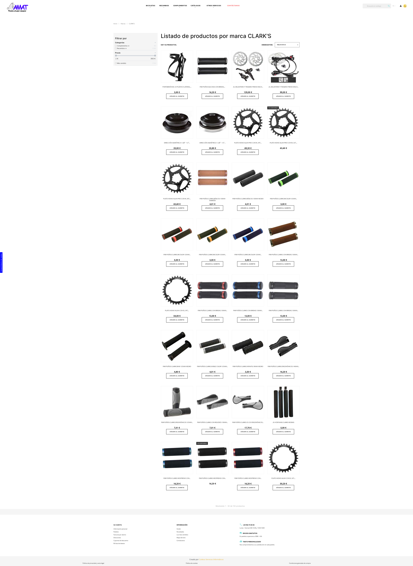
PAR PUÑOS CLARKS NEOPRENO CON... (176, 478)
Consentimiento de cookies (1, 262)
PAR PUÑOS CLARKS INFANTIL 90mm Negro (248, 366)
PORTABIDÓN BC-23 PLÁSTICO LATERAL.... (177, 87)
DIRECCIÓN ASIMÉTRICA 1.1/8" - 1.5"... (177, 143)
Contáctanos (233, 5)
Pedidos (116, 532)
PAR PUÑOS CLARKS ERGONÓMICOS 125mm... (177, 422)
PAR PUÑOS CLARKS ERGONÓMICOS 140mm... (283, 366)
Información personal (120, 529)
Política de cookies (192, 563)
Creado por (206, 559)
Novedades (180, 532)
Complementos (180, 5)
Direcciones (117, 538)
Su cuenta (117, 525)
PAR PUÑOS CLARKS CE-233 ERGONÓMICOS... (248, 422)
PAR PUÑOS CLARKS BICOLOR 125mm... (283, 199)
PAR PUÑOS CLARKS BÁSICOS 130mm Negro (248, 199)
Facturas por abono (119, 535)
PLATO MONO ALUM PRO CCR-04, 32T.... (283, 143)
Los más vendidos (182, 535)
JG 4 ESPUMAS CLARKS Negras (283, 422)
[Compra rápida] (405, 6)
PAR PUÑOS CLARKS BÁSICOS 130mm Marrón (212, 199)
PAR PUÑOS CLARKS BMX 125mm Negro (177, 366)
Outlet (179, 529)
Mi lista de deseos (119, 543)
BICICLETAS (150, 5)
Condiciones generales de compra (300, 563)
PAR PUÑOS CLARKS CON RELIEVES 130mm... (212, 422)
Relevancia (288, 45)
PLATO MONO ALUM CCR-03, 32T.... (283, 478)
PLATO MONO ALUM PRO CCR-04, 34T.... (248, 143)
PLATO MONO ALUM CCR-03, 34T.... (177, 310)
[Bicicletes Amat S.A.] (17, 7)
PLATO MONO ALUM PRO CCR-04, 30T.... (177, 199)
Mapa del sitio (181, 538)
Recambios (164, 5)
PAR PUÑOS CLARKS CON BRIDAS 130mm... (283, 254)
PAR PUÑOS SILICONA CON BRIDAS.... (212, 87)
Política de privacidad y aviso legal (93, 563)
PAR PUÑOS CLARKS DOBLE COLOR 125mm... (212, 366)
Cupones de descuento (120, 540)
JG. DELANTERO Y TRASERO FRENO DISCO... (248, 87)
